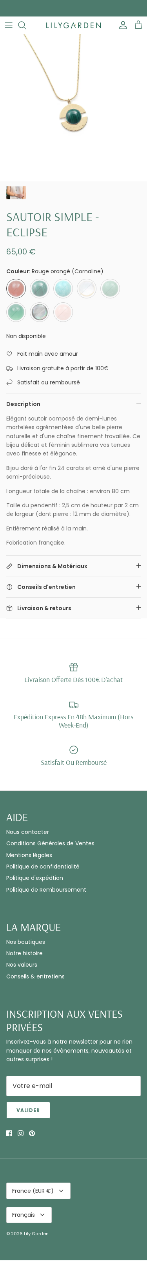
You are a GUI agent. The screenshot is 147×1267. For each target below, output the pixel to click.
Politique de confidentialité (43, 866)
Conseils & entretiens (35, 976)
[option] (73, 107)
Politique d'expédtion (34, 878)
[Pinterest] (32, 1133)
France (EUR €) (33, 1191)
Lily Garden (36, 1233)
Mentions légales (29, 855)
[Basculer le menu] (8, 25)
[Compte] (121, 25)
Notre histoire (24, 953)
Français (23, 1215)
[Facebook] (9, 1133)
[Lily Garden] (73, 25)
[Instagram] (21, 1133)
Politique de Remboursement (46, 890)
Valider (28, 1110)
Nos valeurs (21, 965)
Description (23, 404)
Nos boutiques (25, 942)
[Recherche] (25, 25)
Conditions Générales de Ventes (50, 843)
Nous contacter (27, 832)
